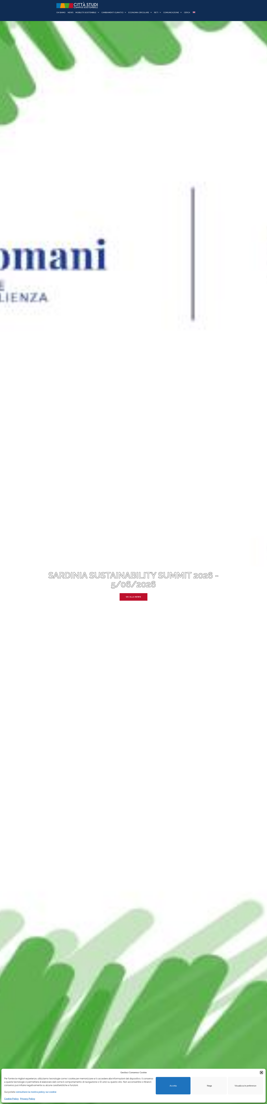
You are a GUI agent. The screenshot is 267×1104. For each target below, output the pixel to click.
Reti (156, 12)
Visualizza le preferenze (245, 1086)
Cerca (187, 12)
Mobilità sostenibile (86, 12)
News (70, 12)
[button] (261, 1072)
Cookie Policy (11, 1098)
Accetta (173, 1086)
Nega (209, 1086)
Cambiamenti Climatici (112, 12)
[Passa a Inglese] (193, 12)
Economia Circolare (138, 12)
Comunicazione (171, 12)
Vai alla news (133, 597)
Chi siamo (60, 12)
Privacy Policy (27, 1098)
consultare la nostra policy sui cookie (36, 1092)
